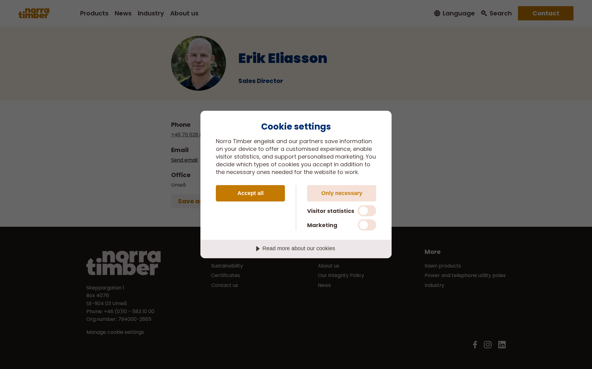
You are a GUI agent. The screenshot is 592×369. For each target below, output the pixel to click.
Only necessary (341, 193)
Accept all (250, 193)
